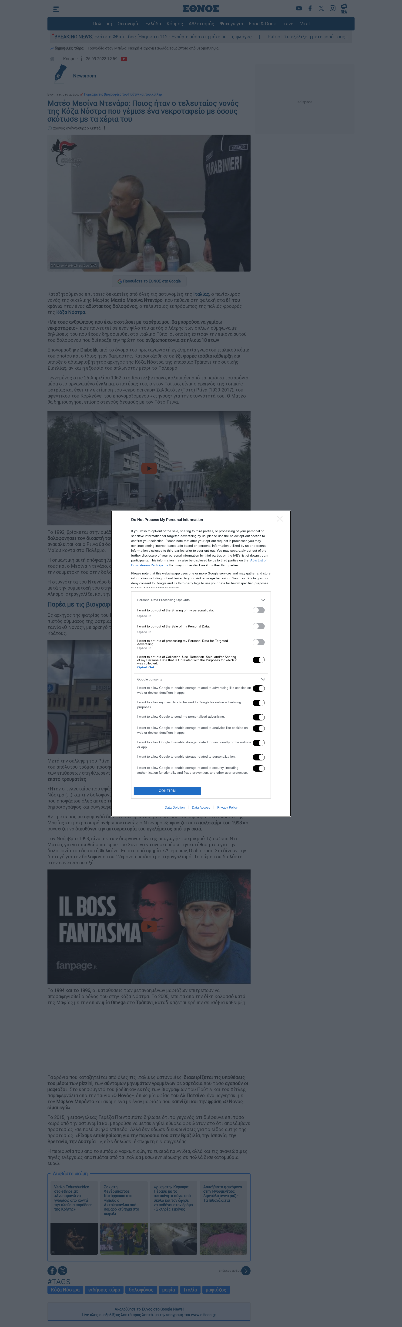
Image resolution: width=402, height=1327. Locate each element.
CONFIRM (167, 791)
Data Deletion (175, 807)
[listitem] (201, 599)
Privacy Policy (227, 807)
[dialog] (201, 663)
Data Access (201, 807)
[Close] (281, 520)
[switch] (259, 610)
